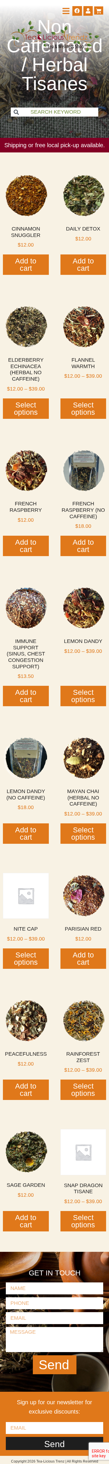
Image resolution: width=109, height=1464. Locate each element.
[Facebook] (77, 10)
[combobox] (55, 112)
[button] (66, 11)
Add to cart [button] (25, 264)
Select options (26, 408)
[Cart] (98, 10)
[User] (88, 10)
